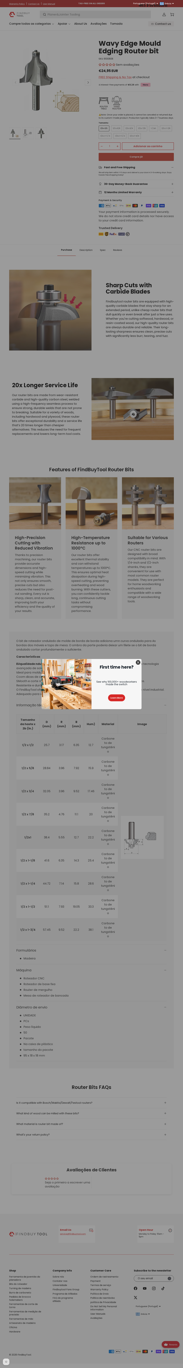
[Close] (138, 662)
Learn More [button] (116, 697)
